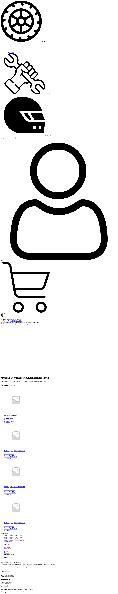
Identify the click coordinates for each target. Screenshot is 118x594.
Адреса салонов (8, 555)
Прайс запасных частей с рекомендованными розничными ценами (20, 324)
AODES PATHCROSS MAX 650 (13, 535)
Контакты (3, 318)
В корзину (9, 458)
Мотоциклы (10, 52)
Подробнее (7, 422)
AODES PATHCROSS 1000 (11, 538)
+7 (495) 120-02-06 (17, 319)
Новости (6, 553)
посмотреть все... (8, 541)
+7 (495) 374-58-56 (8, 575)
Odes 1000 (27, 381)
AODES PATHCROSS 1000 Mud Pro (14, 540)
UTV (10, 50)
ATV (8, 44)
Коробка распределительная (38, 381)
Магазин (8, 322)
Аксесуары (48, 135)
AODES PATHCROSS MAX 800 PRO (14, 537)
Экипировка (7, 548)
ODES (13, 322)
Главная (3, 322)
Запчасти (47, 93)
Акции (6, 551)
